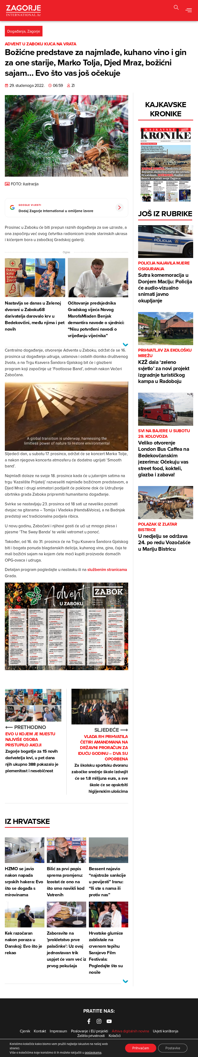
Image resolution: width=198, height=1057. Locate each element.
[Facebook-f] (89, 1021)
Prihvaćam (140, 1048)
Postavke (172, 1048)
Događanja (16, 31)
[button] (188, 10)
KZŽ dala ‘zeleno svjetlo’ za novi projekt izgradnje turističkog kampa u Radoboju (165, 366)
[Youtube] (109, 1021)
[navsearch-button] (176, 8)
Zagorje (33, 31)
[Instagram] (99, 1021)
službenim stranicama (107, 569)
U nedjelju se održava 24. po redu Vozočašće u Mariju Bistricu (164, 537)
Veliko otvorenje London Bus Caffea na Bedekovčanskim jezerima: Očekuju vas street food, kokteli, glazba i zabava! (164, 453)
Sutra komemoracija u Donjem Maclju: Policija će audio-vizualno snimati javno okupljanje (165, 282)
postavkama (93, 1052)
